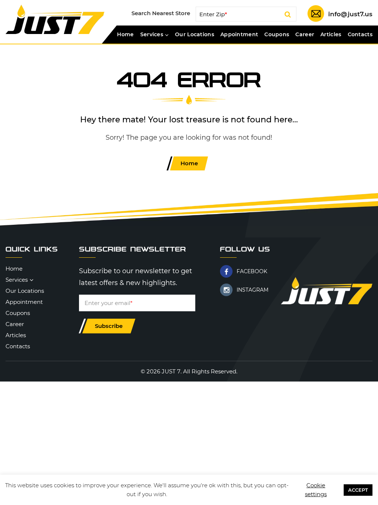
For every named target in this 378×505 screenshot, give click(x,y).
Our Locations (194, 34)
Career (304, 34)
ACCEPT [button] (358, 490)
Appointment (239, 34)
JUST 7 (171, 371)
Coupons (276, 34)
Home (125, 34)
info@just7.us (350, 14)
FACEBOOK (252, 271)
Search (288, 15)
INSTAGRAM (252, 290)
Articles (330, 34)
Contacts (360, 34)
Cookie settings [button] (316, 490)
